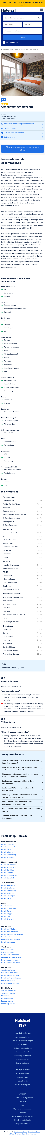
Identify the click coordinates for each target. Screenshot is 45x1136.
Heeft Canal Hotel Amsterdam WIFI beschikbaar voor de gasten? (17, 802)
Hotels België (22, 1077)
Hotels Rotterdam (8, 867)
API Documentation (20, 1132)
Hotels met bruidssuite (10, 975)
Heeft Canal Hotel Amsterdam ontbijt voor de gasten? (21, 809)
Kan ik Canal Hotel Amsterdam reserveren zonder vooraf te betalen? (19, 768)
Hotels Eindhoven (8, 888)
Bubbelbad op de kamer (10, 939)
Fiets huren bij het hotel (10, 962)
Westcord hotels (8, 993)
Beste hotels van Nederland (12, 957)
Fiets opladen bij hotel (10, 960)
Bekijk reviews (9, 137)
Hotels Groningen (8, 844)
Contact (22, 1101)
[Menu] (41, 9)
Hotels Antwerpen (8, 908)
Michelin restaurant (22, 1063)
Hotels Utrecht (7, 872)
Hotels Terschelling (8, 855)
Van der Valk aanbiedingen (22, 1041)
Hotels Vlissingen (8, 896)
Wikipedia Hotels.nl (22, 1124)
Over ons (22, 1112)
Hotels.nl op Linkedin (22, 1120)
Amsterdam (14, 50)
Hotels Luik (5, 916)
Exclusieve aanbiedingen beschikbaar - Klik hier (23, 148)
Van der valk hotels (8, 990)
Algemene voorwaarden (22, 1109)
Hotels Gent (6, 911)
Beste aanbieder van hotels (22, 1116)
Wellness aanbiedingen (23, 1048)
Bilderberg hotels (8, 1004)
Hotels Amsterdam (8, 865)
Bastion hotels (7, 1001)
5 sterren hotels (7, 952)
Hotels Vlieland (7, 852)
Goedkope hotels (8, 970)
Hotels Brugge (6, 914)
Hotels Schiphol (7, 878)
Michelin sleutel (22, 1059)
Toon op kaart (10, 128)
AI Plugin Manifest (15, 1134)
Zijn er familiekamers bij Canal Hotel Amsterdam (17, 816)
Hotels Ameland (7, 857)
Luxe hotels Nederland (10, 955)
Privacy (22, 1105)
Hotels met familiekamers (11, 978)
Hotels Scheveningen (9, 875)
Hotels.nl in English (22, 1084)
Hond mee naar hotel (9, 973)
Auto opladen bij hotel (10, 983)
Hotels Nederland (22, 1073)
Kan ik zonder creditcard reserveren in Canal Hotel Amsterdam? (20, 761)
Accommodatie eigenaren (22, 1098)
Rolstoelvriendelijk (8, 980)
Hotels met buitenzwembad (12, 934)
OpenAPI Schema (34, 1132)
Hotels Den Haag (8, 870)
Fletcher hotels (7, 998)
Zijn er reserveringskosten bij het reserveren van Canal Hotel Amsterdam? (20, 775)
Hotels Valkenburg (8, 893)
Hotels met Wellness (9, 929)
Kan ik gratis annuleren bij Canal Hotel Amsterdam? (18, 782)
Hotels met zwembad (9, 931)
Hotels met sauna (8, 942)
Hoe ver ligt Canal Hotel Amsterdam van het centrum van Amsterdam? (20, 796)
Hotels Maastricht (8, 885)
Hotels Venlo (6, 898)
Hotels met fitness (8, 937)
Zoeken (22, 37)
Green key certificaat (22, 1055)
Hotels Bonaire (22, 1081)
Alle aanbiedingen (22, 1037)
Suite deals (22, 1044)
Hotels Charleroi (7, 919)
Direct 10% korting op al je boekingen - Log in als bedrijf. (22, 3)
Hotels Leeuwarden (9, 847)
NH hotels (5, 996)
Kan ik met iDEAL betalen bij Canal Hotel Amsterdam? (19, 789)
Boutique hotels (7, 949)
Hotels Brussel (6, 906)
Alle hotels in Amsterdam (14, 133)
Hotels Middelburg (8, 890)
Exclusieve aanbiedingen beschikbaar (19, 124)
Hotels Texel (6, 849)
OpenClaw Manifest (29, 1134)
